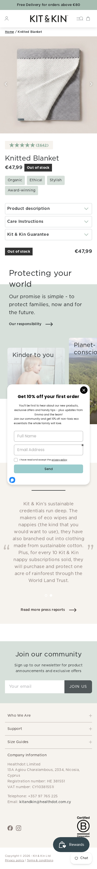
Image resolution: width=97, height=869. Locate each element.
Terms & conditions (40, 860)
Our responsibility (25, 324)
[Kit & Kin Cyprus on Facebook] (10, 828)
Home (9, 31)
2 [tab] (54, 599)
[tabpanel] (48, 532)
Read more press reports (43, 610)
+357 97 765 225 (43, 796)
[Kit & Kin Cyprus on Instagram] (18, 828)
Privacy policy (14, 860)
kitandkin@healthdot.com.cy (45, 802)
